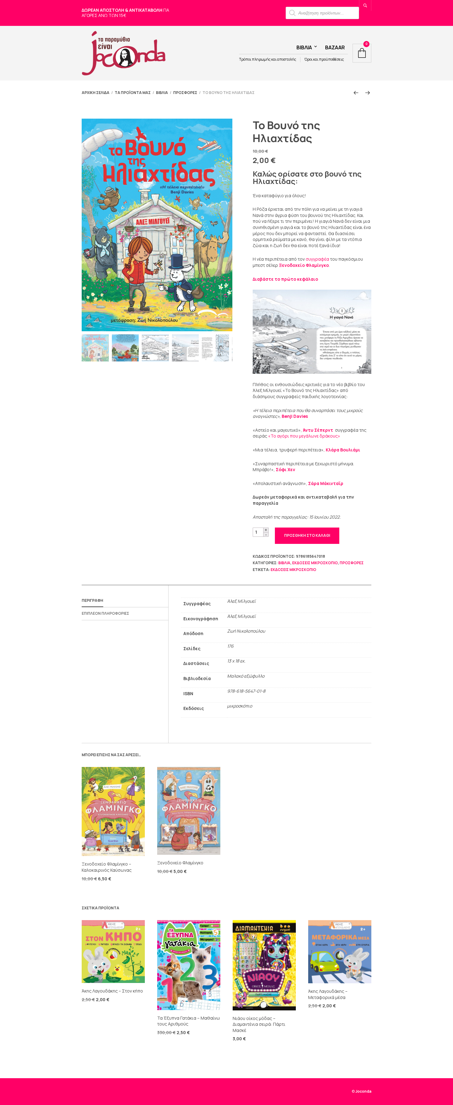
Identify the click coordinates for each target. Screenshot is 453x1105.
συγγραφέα (317, 259)
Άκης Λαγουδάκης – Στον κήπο (112, 991)
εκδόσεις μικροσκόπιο (315, 562)
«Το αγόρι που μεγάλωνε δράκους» (304, 436)
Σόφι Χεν (285, 469)
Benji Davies (295, 416)
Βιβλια (304, 47)
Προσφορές (185, 92)
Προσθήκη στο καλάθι (307, 535)
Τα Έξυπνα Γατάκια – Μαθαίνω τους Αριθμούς (188, 1021)
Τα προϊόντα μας (133, 92)
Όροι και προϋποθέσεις (324, 59)
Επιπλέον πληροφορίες (105, 613)
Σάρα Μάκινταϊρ (325, 483)
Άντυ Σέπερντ (318, 430)
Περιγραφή (92, 600)
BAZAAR (335, 47)
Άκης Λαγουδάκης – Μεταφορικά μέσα (328, 994)
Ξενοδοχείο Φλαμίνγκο (304, 265)
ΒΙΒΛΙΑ (162, 92)
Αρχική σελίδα (95, 92)
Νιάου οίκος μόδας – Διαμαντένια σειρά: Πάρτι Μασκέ (259, 1024)
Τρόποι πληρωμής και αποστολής (267, 59)
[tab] (125, 600)
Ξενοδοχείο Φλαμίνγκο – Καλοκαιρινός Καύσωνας (107, 867)
